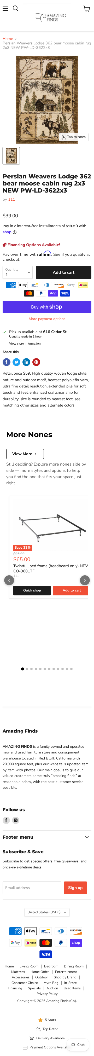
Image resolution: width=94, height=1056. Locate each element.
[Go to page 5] (40, 669)
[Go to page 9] (58, 669)
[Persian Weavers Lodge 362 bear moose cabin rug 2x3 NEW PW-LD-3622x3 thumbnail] (11, 155)
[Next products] (85, 580)
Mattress (18, 972)
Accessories (21, 977)
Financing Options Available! (33, 244)
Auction (52, 988)
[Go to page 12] (71, 669)
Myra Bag (51, 982)
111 (11, 199)
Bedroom (51, 966)
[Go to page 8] (53, 669)
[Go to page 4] (36, 669)
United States (44, 912)
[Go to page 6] (45, 669)
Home (8, 39)
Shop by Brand (65, 977)
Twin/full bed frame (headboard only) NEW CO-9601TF (51, 568)
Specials (34, 988)
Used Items (72, 988)
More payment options (47, 319)
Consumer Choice (24, 982)
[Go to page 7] (49, 669)
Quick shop (32, 590)
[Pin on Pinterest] (36, 362)
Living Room (29, 966)
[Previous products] (9, 580)
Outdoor (41, 977)
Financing (15, 988)
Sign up (75, 888)
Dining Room (74, 966)
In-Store (70, 982)
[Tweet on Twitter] (16, 362)
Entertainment (66, 972)
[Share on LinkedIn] (26, 362)
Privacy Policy (47, 993)
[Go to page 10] (62, 669)
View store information (25, 343)
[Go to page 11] (67, 669)
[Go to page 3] (31, 669)
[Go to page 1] (22, 668)
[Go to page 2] (27, 669)
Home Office (40, 972)
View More (22, 453)
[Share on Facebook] (6, 362)
